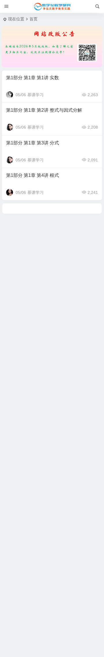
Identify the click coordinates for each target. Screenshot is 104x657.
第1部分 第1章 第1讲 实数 (32, 77)
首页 (33, 19)
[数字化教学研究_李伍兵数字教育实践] (52, 6)
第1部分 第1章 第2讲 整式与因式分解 (44, 110)
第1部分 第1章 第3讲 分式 (32, 142)
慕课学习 (35, 94)
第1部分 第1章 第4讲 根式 (32, 175)
